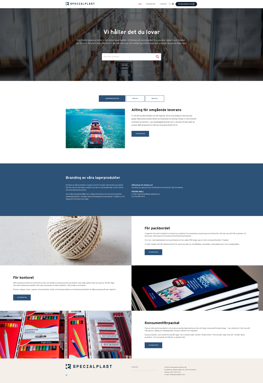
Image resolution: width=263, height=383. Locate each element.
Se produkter (153, 252)
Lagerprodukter (112, 98)
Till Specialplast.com (185, 4)
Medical (155, 98)
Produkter (150, 4)
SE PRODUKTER (140, 134)
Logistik (163, 4)
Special (135, 98)
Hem (139, 4)
